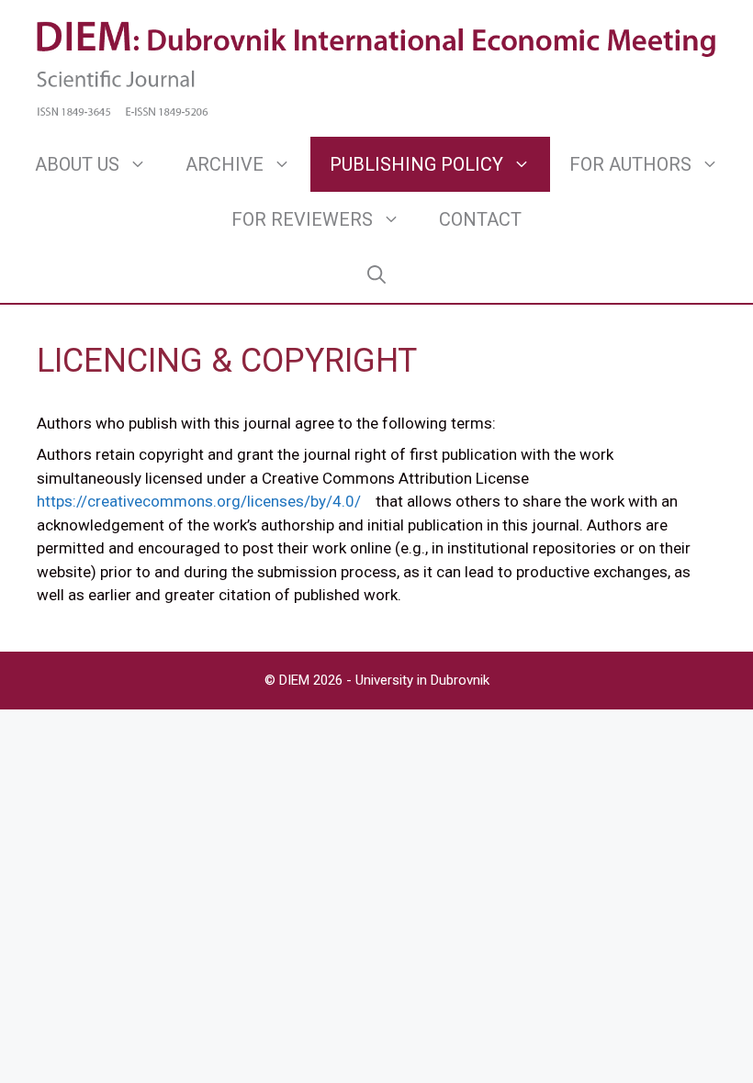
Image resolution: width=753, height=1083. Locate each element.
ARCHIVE (224, 164)
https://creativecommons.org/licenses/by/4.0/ (199, 501)
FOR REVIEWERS (302, 219)
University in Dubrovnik (422, 680)
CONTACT (480, 219)
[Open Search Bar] (376, 274)
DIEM (296, 680)
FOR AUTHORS (630, 164)
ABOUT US (77, 164)
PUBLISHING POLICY (416, 164)
